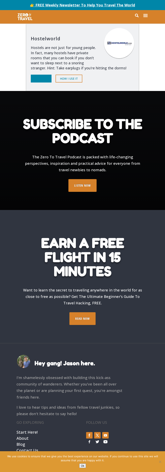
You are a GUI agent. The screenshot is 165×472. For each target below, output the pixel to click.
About (22, 437)
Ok (82, 465)
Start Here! (27, 431)
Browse (41, 78)
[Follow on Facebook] (89, 435)
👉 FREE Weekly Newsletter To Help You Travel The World (82, 5)
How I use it (69, 78)
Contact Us (27, 450)
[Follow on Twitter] (97, 435)
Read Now (82, 318)
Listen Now (82, 185)
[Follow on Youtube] (105, 435)
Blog (20, 444)
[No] (160, 462)
